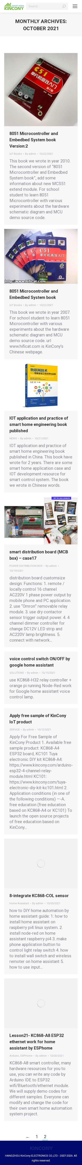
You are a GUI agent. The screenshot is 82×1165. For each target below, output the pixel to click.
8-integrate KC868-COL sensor (39, 895)
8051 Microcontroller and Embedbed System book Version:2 (33, 140)
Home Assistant (19, 903)
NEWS (13, 438)
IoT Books (15, 153)
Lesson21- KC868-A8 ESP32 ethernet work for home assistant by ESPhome (36, 1042)
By (30, 153)
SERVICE (14, 729)
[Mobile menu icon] (75, 6)
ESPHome (26, 1055)
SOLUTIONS (16, 672)
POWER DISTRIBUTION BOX (25, 565)
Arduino (14, 1055)
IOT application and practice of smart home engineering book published (38, 424)
